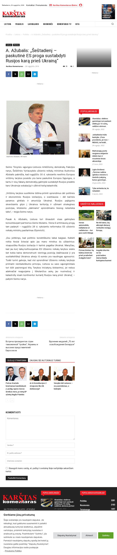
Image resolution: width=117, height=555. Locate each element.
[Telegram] (35, 74)
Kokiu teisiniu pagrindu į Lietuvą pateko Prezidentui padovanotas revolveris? (107, 13)
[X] (15, 74)
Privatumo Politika (13, 551)
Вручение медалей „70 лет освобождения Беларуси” (62, 343)
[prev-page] (7, 400)
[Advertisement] (60, 14)
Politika (16, 45)
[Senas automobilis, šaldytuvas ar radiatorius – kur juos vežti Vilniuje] (86, 215)
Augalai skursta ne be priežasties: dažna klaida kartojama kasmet (103, 255)
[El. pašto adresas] (28, 74)
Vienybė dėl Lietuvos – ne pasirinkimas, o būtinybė (63, 386)
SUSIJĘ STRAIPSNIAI (16, 360)
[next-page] (12, 400)
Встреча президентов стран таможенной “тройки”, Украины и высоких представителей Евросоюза (22, 346)
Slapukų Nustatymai (66, 535)
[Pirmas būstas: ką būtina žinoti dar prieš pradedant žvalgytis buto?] (86, 242)
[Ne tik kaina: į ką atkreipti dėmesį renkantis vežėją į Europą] (103, 215)
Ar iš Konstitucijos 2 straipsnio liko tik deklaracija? (38, 386)
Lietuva (9, 45)
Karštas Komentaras (14, 66)
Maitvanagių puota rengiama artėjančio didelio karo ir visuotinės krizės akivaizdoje (100, 156)
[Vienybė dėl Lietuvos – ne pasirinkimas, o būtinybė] (64, 373)
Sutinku (105, 535)
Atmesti (89, 535)
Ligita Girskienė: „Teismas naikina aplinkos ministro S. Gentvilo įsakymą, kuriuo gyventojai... (100, 175)
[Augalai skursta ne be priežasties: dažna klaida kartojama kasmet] (103, 242)
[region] (58, 533)
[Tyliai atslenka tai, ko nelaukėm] (84, 191)
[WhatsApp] (22, 74)
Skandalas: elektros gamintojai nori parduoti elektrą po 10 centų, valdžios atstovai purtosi (64, 503)
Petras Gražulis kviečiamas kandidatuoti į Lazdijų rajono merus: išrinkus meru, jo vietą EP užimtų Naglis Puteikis (16, 389)
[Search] (112, 24)
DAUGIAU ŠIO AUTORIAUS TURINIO (45, 360)
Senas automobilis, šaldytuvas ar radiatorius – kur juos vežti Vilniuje (86, 228)
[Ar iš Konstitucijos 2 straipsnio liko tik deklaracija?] (40, 373)
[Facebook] (8, 74)
